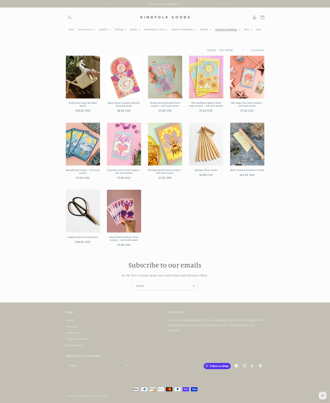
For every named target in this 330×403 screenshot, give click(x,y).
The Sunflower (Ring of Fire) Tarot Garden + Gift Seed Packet (206, 104)
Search (70, 320)
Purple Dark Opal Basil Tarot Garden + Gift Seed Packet (165, 104)
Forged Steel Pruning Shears (83, 237)
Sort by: (211, 49)
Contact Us (72, 326)
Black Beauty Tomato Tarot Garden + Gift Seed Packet (123, 238)
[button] (70, 17)
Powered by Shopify (97, 395)
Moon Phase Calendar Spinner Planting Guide (124, 104)
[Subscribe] (193, 285)
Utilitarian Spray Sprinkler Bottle (83, 104)
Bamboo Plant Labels (206, 170)
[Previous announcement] (106, 4)
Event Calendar (75, 345)
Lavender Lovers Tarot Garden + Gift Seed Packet (124, 171)
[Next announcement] (224, 4)
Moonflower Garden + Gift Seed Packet (83, 171)
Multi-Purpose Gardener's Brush (247, 170)
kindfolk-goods (80, 395)
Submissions (73, 332)
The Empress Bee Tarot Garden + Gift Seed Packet (165, 171)
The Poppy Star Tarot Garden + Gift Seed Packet (247, 104)
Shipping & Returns (77, 338)
